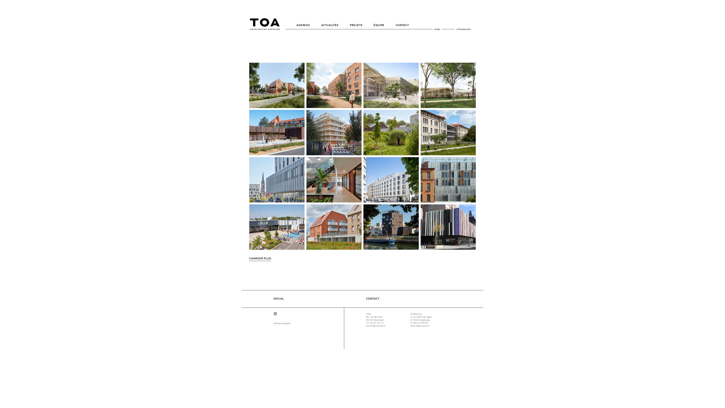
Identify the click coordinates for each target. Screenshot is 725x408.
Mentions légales (282, 323)
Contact (402, 25)
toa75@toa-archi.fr (375, 326)
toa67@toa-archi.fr (420, 326)
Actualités (330, 25)
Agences (303, 25)
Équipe (379, 25)
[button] (260, 259)
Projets (356, 25)
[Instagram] (275, 313)
